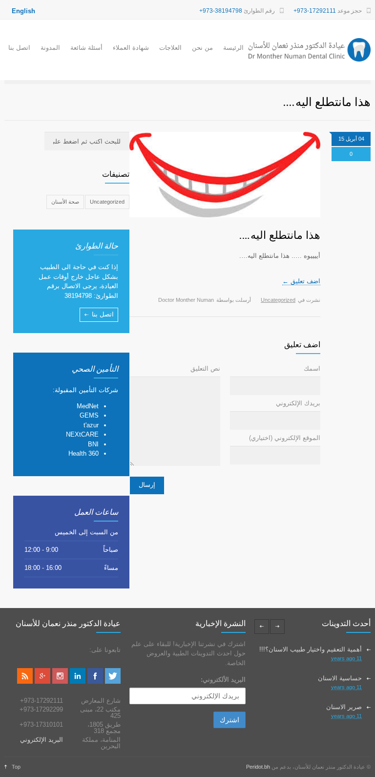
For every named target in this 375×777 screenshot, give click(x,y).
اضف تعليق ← (301, 281)
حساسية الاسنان (340, 678)
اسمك (312, 368)
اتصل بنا (19, 47)
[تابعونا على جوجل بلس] (42, 681)
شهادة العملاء (131, 47)
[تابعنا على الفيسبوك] (95, 681)
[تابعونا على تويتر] (113, 681)
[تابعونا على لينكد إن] (77, 681)
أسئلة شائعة (86, 47)
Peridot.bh (258, 767)
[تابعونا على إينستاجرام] (60, 681)
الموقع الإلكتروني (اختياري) (284, 438)
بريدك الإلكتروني (298, 403)
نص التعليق (205, 368)
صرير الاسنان (344, 707)
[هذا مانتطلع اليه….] (224, 174)
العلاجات (170, 47)
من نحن (202, 47)
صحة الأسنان (65, 202)
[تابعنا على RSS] (25, 681)
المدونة (50, 47)
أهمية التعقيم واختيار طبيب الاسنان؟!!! (310, 649)
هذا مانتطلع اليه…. (279, 235)
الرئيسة (233, 47)
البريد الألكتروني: (223, 679)
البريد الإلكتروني (41, 739)
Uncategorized (278, 300)
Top (16, 767)
